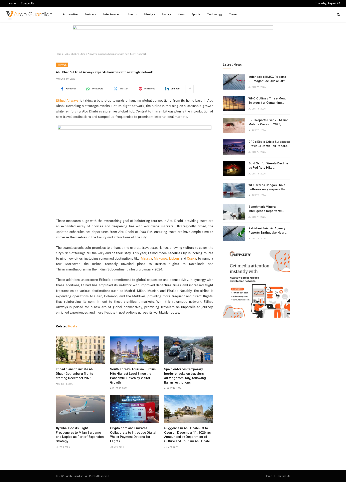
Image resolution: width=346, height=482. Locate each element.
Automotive (70, 14)
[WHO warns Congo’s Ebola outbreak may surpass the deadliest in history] (234, 190)
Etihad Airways (67, 100)
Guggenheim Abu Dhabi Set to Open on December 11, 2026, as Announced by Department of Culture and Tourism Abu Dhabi (187, 434)
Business (90, 14)
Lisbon (174, 258)
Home (12, 3)
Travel (233, 14)
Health (132, 14)
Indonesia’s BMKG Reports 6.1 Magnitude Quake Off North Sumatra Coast (267, 79)
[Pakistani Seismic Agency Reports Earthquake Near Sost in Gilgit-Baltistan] (234, 233)
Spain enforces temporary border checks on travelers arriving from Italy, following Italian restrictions (185, 375)
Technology (214, 14)
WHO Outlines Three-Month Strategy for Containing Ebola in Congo (268, 101)
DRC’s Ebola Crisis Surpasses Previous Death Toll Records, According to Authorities (269, 144)
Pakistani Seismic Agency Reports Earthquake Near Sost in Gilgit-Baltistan (266, 231)
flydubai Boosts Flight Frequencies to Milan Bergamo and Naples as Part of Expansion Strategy (80, 434)
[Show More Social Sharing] (190, 89)
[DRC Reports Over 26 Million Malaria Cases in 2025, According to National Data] (234, 125)
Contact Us (27, 3)
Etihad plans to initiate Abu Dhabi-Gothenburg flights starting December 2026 (75, 373)
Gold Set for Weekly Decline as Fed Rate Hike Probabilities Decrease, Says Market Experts (268, 166)
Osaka (191, 258)
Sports (195, 14)
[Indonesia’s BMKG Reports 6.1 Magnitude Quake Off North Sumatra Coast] (234, 82)
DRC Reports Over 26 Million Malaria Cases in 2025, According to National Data (268, 122)
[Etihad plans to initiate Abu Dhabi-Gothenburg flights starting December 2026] (80, 350)
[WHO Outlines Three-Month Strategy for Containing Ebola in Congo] (234, 103)
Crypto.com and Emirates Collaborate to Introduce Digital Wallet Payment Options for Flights (133, 434)
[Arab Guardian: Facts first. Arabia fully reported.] (29, 14)
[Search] (338, 14)
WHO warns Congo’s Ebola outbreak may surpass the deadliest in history (267, 187)
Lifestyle (149, 14)
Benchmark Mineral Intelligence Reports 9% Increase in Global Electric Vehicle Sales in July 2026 (267, 209)
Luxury (166, 14)
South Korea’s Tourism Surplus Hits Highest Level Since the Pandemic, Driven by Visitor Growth (133, 375)
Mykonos (160, 258)
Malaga (146, 258)
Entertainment (112, 14)
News (181, 14)
